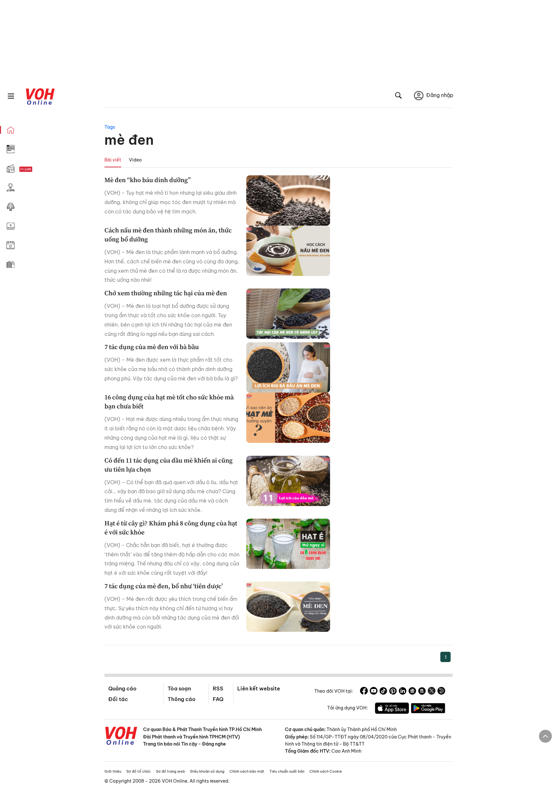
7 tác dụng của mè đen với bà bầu (151, 346)
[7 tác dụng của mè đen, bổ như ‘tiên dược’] (288, 606)
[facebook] (364, 692)
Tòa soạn (179, 688)
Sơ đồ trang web (170, 771)
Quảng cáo (122, 688)
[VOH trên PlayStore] (428, 709)
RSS (218, 688)
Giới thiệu (112, 771)
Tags (109, 127)
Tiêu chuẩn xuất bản (286, 771)
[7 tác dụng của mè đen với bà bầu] (288, 367)
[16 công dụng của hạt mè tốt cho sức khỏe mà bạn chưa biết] (288, 418)
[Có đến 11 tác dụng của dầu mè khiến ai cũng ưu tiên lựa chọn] (288, 481)
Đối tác (118, 699)
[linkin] (402, 692)
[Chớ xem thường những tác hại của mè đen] (288, 313)
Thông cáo (181, 699)
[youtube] (373, 692)
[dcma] (422, 692)
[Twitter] (431, 692)
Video (135, 160)
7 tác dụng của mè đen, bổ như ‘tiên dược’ (163, 586)
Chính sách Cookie (325, 771)
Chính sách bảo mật (247, 771)
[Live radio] (37, 169)
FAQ (218, 699)
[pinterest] (393, 692)
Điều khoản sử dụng (207, 771)
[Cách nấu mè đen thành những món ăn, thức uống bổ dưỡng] (288, 251)
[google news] (412, 692)
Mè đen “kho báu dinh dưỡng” (147, 179)
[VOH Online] (121, 736)
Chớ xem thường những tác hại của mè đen (165, 293)
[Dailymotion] (441, 692)
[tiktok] (383, 692)
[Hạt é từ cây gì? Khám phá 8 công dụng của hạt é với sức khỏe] (288, 544)
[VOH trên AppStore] (392, 709)
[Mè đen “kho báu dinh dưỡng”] (288, 200)
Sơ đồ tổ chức (138, 771)
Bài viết (112, 160)
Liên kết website (258, 688)
